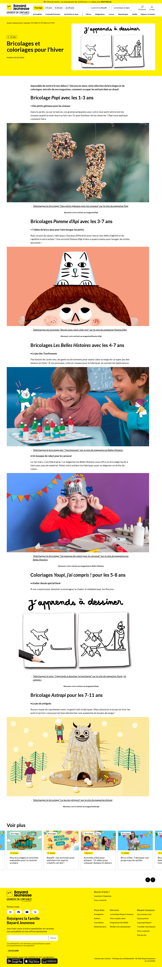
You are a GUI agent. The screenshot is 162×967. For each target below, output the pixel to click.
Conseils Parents (52, 14)
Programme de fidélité (119, 922)
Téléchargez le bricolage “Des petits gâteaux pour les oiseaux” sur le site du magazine (80, 206)
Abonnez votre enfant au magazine (81, 212)
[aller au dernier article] (147, 879)
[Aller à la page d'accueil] (18, 14)
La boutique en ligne (122, 8)
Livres (111, 14)
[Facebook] (18, 912)
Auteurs (97, 918)
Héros (88, 14)
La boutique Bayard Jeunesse (121, 914)
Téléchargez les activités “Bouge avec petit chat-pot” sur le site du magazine (80, 329)
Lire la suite (13, 950)
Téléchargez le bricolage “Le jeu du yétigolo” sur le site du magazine (72, 800)
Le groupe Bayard (144, 922)
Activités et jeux (17, 23)
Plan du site (141, 935)
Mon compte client (117, 918)
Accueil (9, 23)
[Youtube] (26, 912)
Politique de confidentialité (123, 958)
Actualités (37, 14)
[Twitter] (35, 912)
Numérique (123, 14)
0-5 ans (49, 8)
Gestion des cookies (102, 958)
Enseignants (99, 914)
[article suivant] (152, 879)
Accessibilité (150, 961)
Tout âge (38, 8)
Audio (134, 14)
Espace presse (142, 918)
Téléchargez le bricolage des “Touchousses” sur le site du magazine (78, 450)
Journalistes (99, 922)
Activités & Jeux (71, 14)
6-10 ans (58, 8)
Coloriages (26, 23)
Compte (152, 9)
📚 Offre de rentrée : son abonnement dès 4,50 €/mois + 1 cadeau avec (77, 2)
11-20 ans (70, 8)
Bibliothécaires (100, 926)
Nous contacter (100, 900)
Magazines (100, 14)
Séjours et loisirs (148, 14)
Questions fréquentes (102, 896)
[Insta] (10, 912)
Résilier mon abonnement (120, 926)
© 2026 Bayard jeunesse (145, 958)
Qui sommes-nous (144, 914)
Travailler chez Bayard (146, 926)
